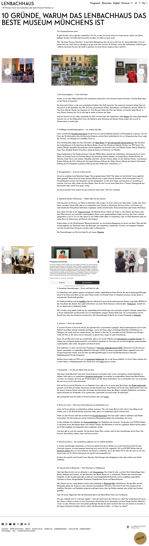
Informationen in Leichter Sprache (129, 339)
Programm (95, 3)
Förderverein (85, 529)
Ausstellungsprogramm (79, 134)
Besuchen (106, 3)
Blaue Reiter (100, 143)
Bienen (126, 116)
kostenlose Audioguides (94, 376)
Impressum (48, 529)
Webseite (100, 232)
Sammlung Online (63, 451)
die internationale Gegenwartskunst (121, 143)
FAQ (14, 531)
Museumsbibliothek (91, 422)
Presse (27, 529)
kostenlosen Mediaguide (95, 359)
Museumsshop (98, 472)
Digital (116, 3)
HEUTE (140, 538)
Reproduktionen (16, 529)
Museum (125, 3)
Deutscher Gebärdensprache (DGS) (110, 348)
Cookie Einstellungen (26, 531)
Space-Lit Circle (84, 212)
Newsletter (73, 529)
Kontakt (5, 529)
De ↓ (144, 3)
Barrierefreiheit (60, 529)
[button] (7, 71)
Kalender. (137, 315)
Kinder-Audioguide (139, 385)
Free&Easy (83, 301)
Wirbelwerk (131, 304)
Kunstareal (6, 531)
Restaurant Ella (109, 483)
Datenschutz (37, 529)
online (102, 361)
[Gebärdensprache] (136, 3)
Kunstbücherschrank (100, 415)
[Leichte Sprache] (140, 3)
